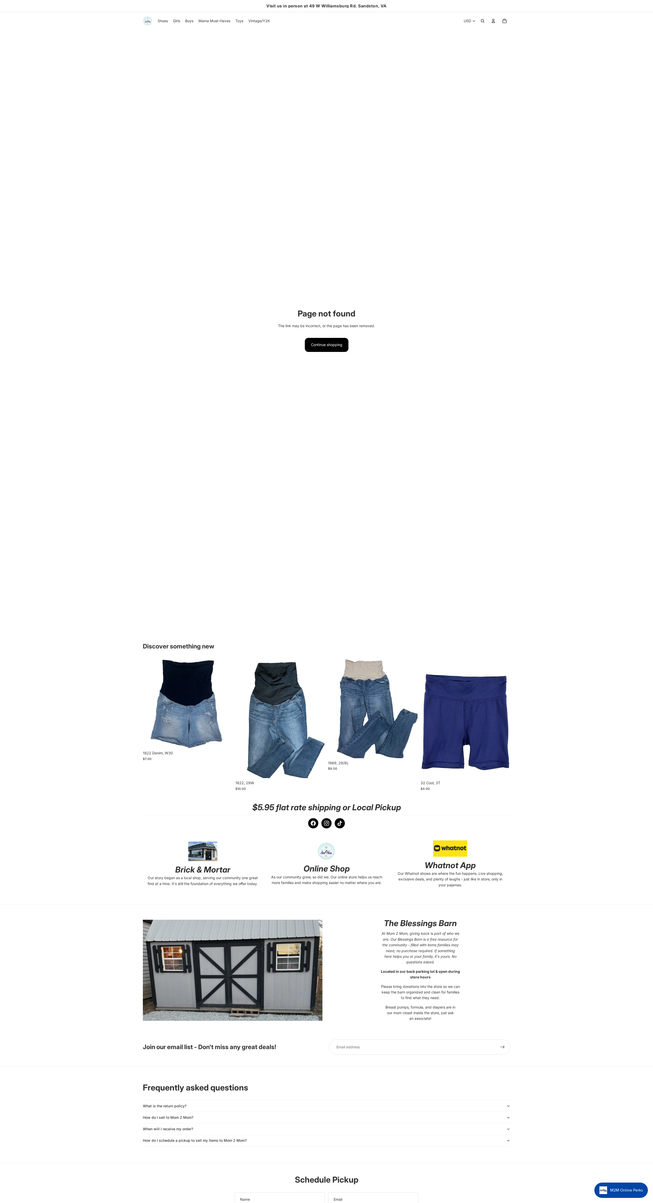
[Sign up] (502, 1047)
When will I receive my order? (168, 1129)
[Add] (224, 740)
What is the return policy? (164, 1106)
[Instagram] (326, 823)
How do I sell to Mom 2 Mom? (168, 1117)
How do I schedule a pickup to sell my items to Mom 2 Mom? (195, 1140)
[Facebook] (313, 823)
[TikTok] (340, 823)
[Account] (493, 21)
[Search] (482, 21)
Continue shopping (326, 344)
